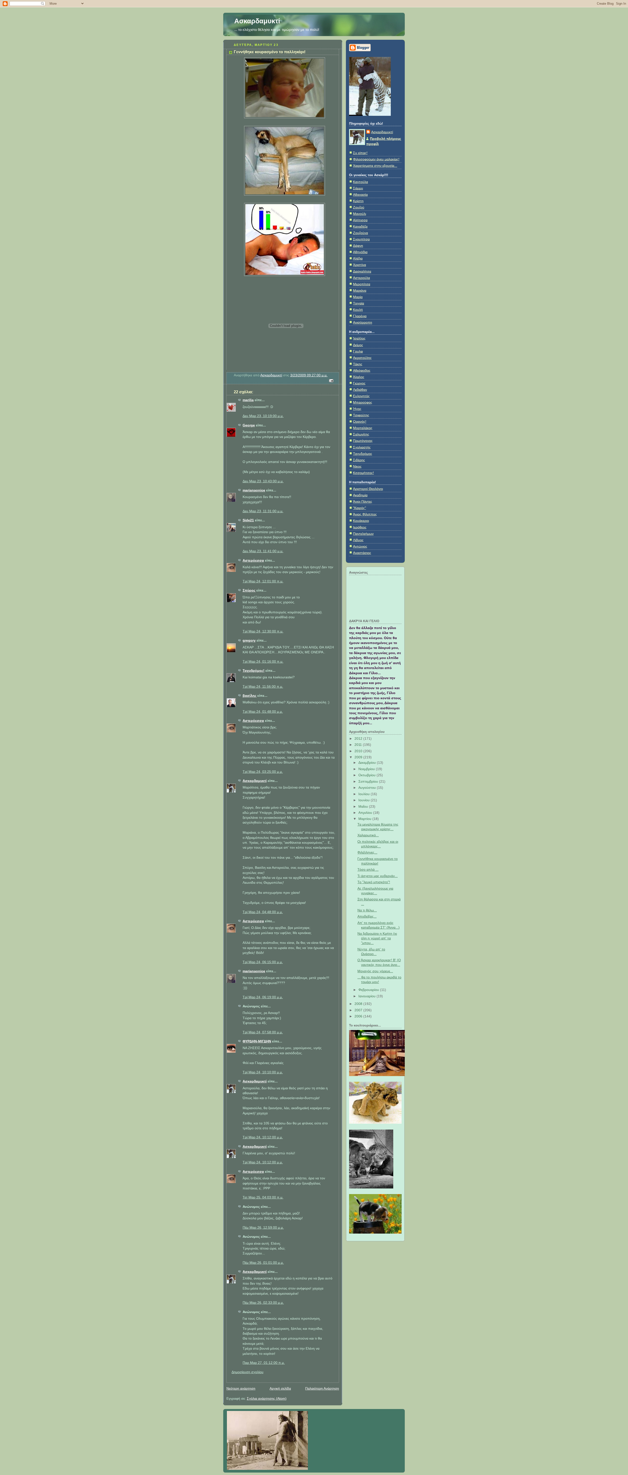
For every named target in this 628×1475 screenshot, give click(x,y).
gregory (249, 640)
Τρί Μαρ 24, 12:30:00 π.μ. (263, 631)
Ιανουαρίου (367, 996)
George (249, 425)
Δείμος (358, 345)
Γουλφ (358, 351)
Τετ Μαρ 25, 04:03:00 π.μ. (263, 1197)
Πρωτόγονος (363, 441)
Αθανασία (360, 195)
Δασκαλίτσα (362, 271)
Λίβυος (358, 540)
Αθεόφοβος (361, 370)
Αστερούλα (361, 278)
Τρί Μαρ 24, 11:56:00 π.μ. (263, 686)
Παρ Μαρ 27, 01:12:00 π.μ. (264, 1363)
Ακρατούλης (362, 358)
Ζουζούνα (360, 233)
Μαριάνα (359, 290)
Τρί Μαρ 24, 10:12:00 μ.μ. (263, 1137)
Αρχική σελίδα (280, 1388)
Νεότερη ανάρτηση (240, 1388)
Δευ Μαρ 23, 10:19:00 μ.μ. (263, 416)
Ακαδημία (360, 495)
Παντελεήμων (363, 534)
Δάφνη (358, 246)
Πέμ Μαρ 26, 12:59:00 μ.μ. (263, 1227)
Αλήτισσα (360, 220)
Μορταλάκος (362, 428)
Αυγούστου (367, 788)
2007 (358, 1010)
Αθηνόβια (360, 252)
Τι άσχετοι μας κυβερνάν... (377, 876)
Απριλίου (365, 813)
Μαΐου (363, 806)
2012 (358, 738)
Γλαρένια (359, 316)
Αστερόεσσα (253, 560)
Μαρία (358, 297)
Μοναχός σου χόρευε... (375, 971)
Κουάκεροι (361, 521)
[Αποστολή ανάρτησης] (330, 380)
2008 (358, 1004)
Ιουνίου (364, 800)
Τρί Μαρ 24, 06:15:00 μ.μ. (263, 962)
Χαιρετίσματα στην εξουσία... (375, 166)
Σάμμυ (358, 188)
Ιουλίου (364, 794)
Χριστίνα (359, 265)
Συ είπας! (360, 153)
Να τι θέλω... (367, 910)
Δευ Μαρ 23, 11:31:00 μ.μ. (263, 511)
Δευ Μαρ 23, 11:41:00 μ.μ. (263, 551)
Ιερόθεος (359, 527)
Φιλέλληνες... (367, 852)
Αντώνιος (360, 546)
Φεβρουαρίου (369, 990)
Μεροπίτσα (361, 284)
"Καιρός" (359, 508)
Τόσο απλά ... (368, 869)
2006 (358, 1016)
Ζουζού (358, 207)
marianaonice (254, 490)
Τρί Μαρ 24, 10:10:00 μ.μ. (263, 1072)
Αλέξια (358, 258)
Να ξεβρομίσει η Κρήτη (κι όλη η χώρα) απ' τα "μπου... (377, 938)
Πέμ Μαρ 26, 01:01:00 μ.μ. (263, 1262)
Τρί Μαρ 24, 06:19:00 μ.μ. (263, 997)
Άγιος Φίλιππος (365, 514)
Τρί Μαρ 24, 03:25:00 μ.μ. (263, 772)
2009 (358, 757)
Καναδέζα (360, 226)
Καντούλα (360, 182)
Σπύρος (249, 590)
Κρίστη (358, 201)
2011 (358, 745)
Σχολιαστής (362, 447)
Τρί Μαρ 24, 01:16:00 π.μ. (263, 661)
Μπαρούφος (362, 402)
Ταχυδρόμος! (253, 670)
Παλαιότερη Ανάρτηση (322, 1388)
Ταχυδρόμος (362, 454)
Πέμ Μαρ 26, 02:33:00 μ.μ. (263, 1302)
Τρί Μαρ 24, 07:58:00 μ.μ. (263, 1032)
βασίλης (249, 696)
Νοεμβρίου (367, 769)
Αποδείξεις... (367, 916)
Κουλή (358, 310)
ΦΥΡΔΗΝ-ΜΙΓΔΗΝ (257, 1041)
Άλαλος (358, 377)
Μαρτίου (365, 819)
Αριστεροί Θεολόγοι (368, 489)
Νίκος (357, 466)
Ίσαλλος (359, 338)
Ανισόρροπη (362, 322)
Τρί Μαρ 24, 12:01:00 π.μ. (263, 581)
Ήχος (357, 409)
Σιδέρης (359, 460)
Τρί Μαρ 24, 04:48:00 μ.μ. (263, 912)
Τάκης (357, 364)
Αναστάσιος (362, 553)
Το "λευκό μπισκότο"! (373, 882)
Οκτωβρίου (367, 775)
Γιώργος (359, 383)
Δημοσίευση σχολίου (247, 1372)
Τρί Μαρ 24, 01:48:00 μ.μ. (263, 711)
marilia (248, 400)
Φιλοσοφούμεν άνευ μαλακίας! (376, 159)
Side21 (248, 520)
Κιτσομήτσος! (363, 473)
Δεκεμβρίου (367, 762)
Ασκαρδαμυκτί (257, 21)
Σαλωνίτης (361, 434)
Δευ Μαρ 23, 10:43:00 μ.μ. (263, 481)
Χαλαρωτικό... (368, 835)
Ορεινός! (359, 421)
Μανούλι (359, 214)
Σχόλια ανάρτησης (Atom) (267, 1398)
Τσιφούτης (361, 415)
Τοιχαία (358, 303)
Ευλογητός (361, 396)
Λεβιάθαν (360, 390)
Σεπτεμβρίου (368, 781)
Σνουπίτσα (361, 239)
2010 (358, 751)
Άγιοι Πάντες (362, 501)
